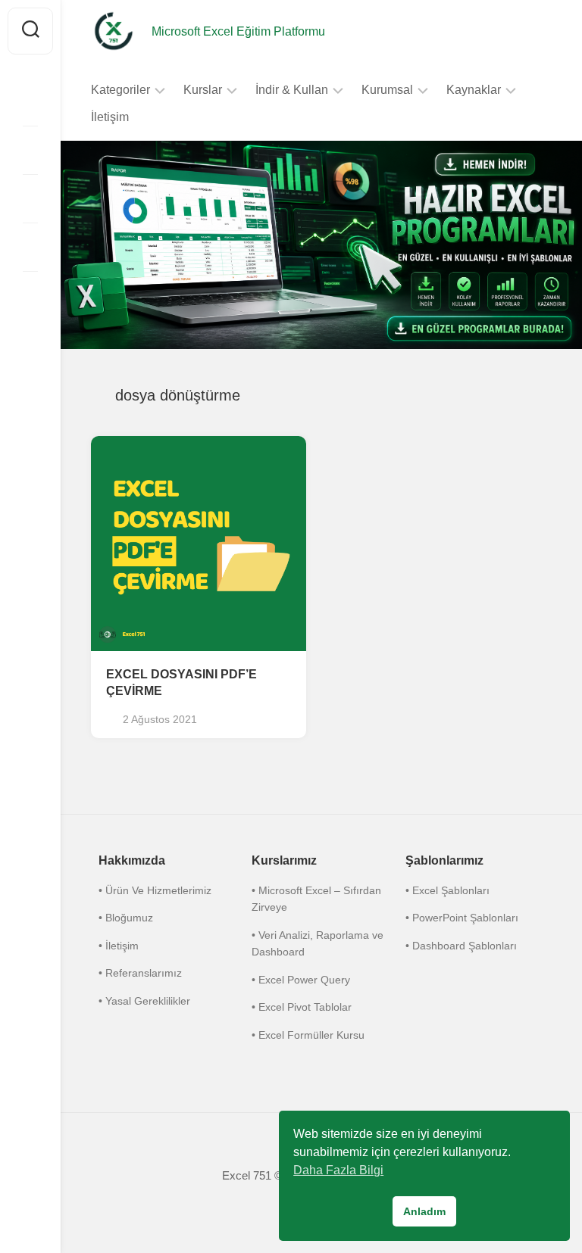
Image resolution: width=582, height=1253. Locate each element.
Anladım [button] (424, 1211)
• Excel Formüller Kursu (308, 1035)
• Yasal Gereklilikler (144, 1001)
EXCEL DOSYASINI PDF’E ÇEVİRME (181, 683)
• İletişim (119, 946)
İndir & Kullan (291, 89)
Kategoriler (120, 89)
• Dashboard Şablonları (461, 946)
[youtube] (30, 295)
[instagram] (30, 101)
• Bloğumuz (126, 918)
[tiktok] (30, 198)
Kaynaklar (473, 89)
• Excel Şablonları (447, 890)
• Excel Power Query (301, 980)
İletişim (110, 117)
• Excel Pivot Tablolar (302, 1007)
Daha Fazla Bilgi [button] (338, 1170)
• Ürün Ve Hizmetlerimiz (155, 890)
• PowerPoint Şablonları (461, 918)
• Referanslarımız (140, 973)
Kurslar (202, 89)
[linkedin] (30, 247)
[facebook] (30, 150)
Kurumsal (387, 89)
